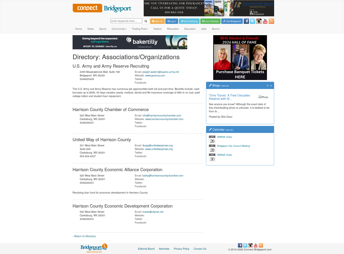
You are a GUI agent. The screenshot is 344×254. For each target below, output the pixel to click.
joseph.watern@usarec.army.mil (160, 72)
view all (225, 85)
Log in (172, 21)
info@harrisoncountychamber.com (161, 115)
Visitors (157, 28)
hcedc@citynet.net (152, 211)
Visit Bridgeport (233, 21)
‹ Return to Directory (84, 236)
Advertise (164, 248)
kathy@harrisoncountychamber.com (162, 175)
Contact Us (200, 248)
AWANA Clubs (224, 136)
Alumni (215, 28)
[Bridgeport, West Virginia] (94, 248)
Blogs (216, 85)
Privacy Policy (181, 248)
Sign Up (158, 21)
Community (118, 28)
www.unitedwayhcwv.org (159, 149)
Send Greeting (190, 21)
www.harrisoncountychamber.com (164, 119)
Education (190, 28)
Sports (102, 28)
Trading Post (139, 28)
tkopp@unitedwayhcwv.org (157, 145)
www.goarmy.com (155, 75)
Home (78, 28)
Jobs (203, 28)
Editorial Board (146, 248)
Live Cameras (211, 21)
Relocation (173, 28)
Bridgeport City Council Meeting (233, 145)
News (90, 28)
